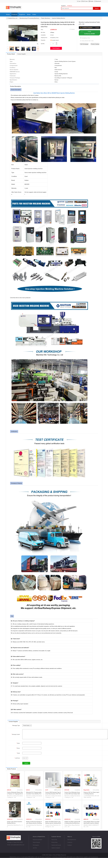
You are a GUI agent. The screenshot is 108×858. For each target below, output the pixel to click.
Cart (79, 1)
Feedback (69, 845)
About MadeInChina (71, 839)
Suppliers (63, 5)
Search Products (36, 842)
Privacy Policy (54, 842)
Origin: (11, 82)
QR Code (85, 1)
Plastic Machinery (45, 18)
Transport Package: (15, 77)
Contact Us (69, 842)
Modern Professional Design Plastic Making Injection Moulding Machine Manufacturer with (34, 823)
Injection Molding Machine (58, 18)
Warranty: (12, 59)
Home (8, 14)
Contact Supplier (21, 54)
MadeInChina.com (12, 18)
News (29, 14)
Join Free (35, 847)
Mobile (91, 1)
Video (34, 14)
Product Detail (11, 54)
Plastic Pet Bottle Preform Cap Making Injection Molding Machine (53, 823)
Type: (11, 61)
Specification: (13, 79)
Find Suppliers (36, 845)
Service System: (14, 69)
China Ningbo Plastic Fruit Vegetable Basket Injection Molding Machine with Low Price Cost (91, 823)
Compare (73, 29)
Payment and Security (56, 845)
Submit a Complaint (55, 847)
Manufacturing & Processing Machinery (29, 18)
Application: (13, 73)
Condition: (12, 67)
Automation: (13, 63)
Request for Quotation (37, 839)
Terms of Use (54, 839)
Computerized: (14, 65)
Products (69, 5)
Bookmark (98, 1)
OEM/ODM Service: (15, 71)
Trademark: (13, 75)
